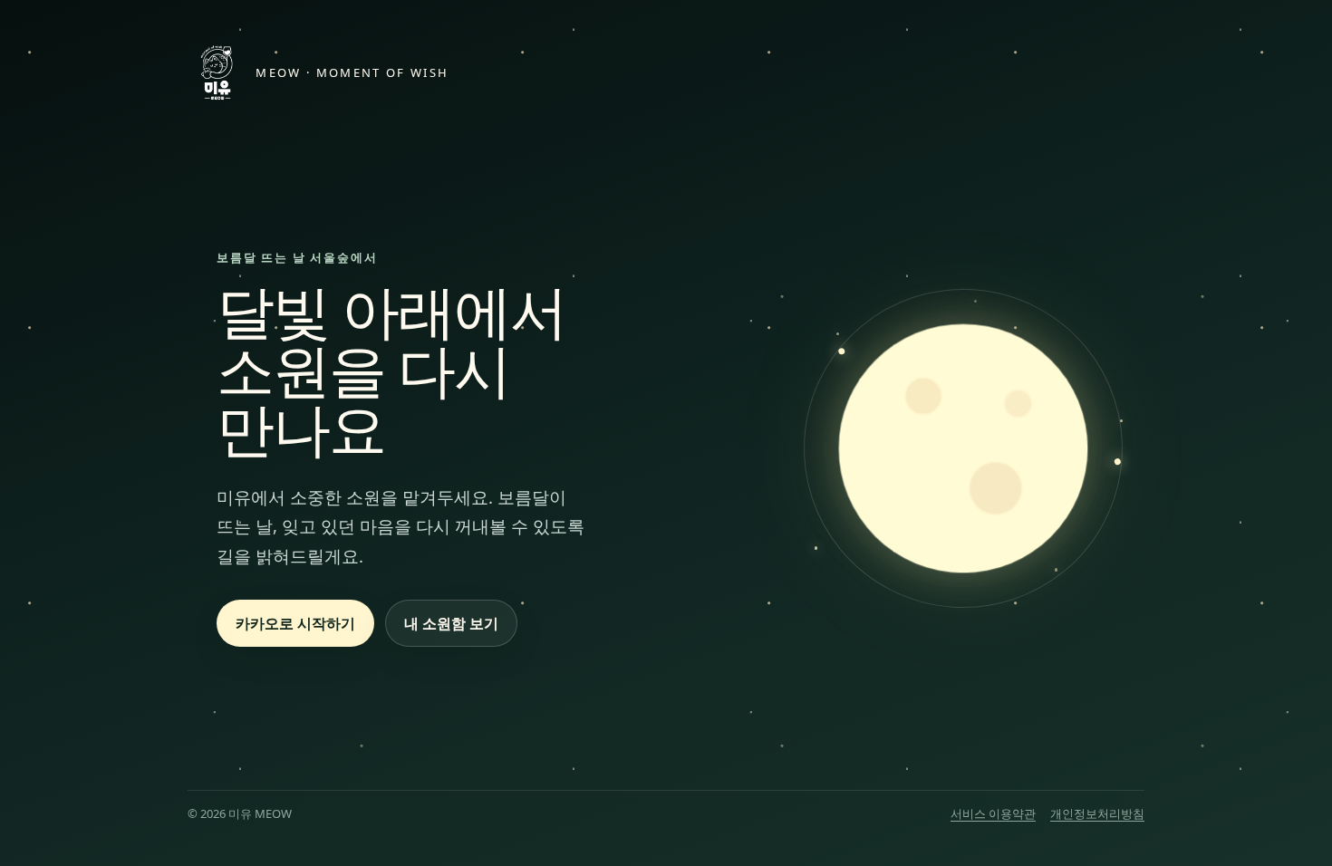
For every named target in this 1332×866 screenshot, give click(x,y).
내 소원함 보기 (451, 623)
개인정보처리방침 (1097, 813)
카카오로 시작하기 (295, 623)
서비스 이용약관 (993, 813)
